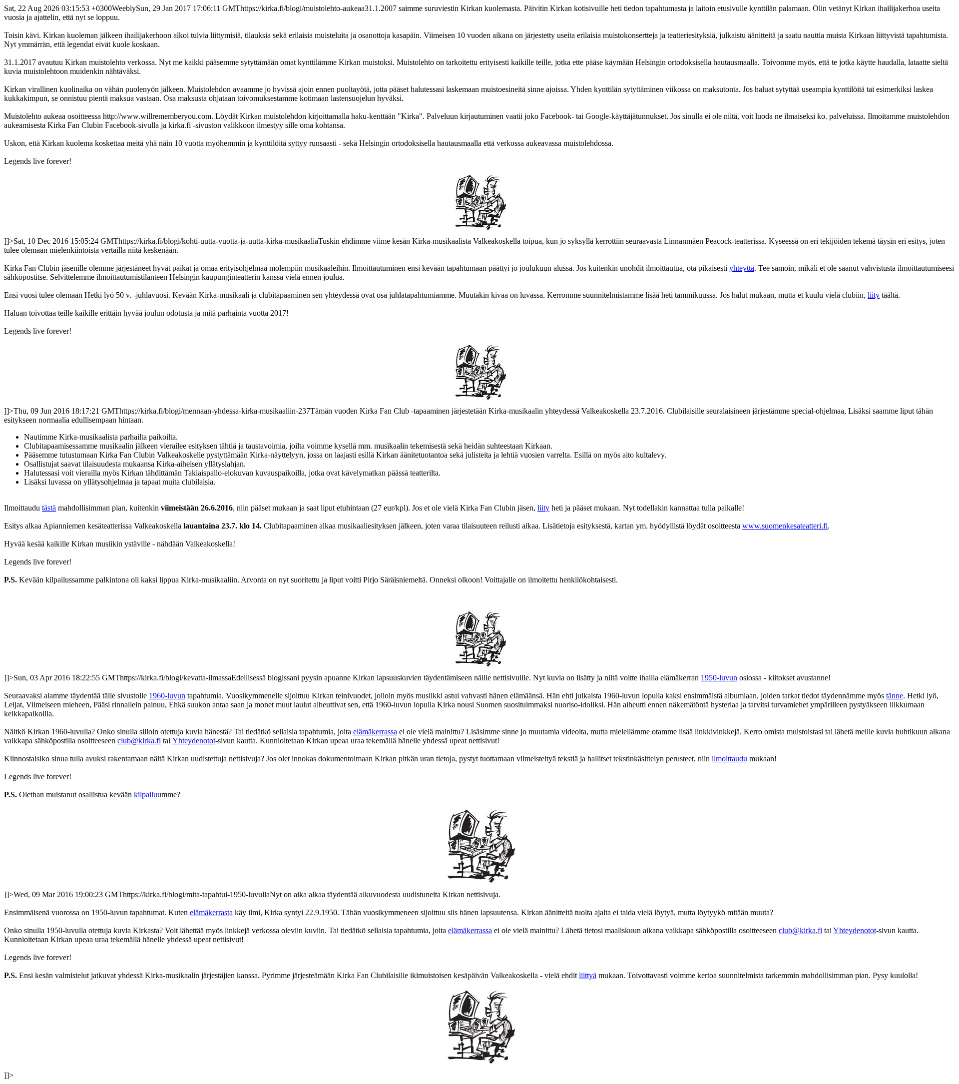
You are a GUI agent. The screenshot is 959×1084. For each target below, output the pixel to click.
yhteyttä (741, 268)
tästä (49, 508)
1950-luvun (719, 677)
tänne (894, 695)
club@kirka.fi (139, 740)
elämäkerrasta (211, 912)
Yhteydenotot (193, 740)
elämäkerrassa (375, 731)
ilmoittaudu (729, 758)
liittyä (587, 975)
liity (874, 295)
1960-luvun (167, 695)
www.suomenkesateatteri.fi (785, 526)
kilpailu (145, 794)
